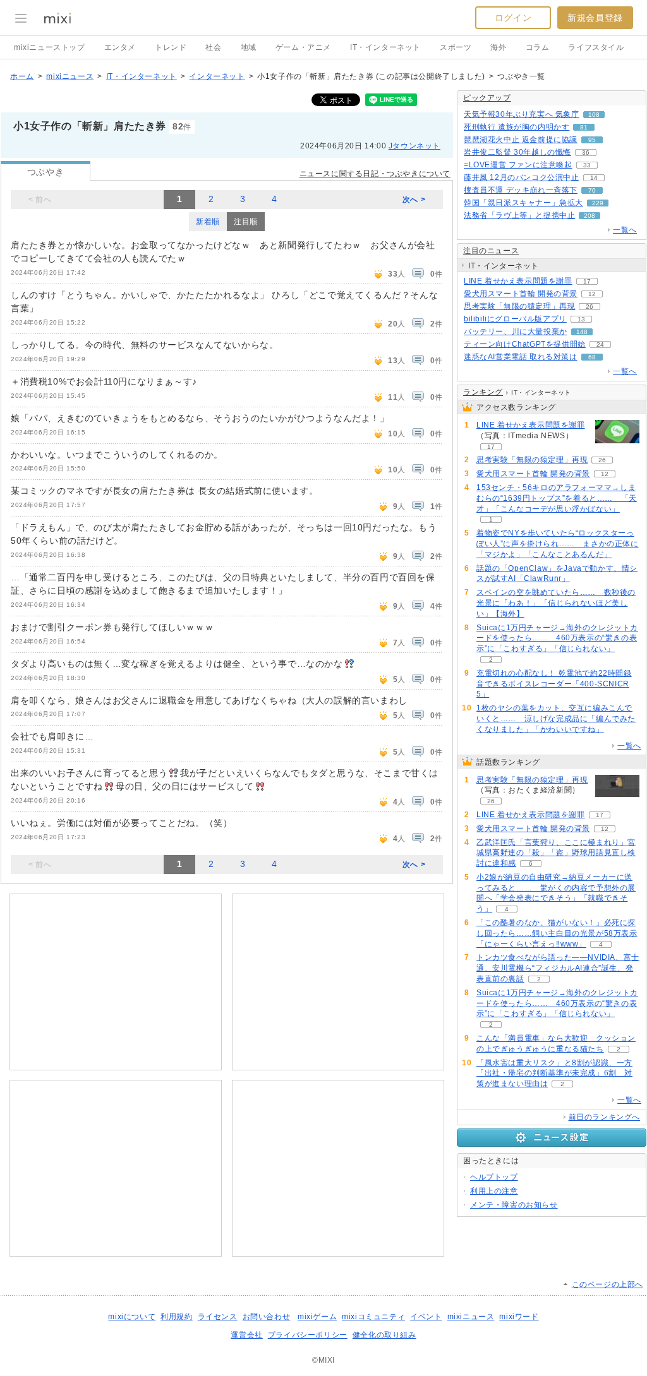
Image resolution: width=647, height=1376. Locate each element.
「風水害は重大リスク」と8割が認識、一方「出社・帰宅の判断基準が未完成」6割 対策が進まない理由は (554, 1073)
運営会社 (246, 1335)
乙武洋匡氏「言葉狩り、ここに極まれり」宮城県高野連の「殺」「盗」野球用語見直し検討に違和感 (556, 853)
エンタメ (120, 47)
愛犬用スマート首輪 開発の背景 (520, 293)
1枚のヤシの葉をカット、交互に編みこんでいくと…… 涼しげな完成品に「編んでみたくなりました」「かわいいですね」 (556, 718)
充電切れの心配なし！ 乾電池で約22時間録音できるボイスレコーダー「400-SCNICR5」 (554, 684)
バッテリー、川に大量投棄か (515, 331)
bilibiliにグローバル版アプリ (515, 318)
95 (592, 139)
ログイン (513, 18)
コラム (538, 47)
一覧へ (625, 229)
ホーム (22, 76)
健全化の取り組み (384, 1335)
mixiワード (518, 1316)
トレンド (170, 47)
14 (594, 177)
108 (594, 114)
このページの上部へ (607, 1284)
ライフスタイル (596, 47)
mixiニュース (70, 76)
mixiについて (131, 1316)
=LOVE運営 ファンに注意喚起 (518, 164)
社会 (213, 47)
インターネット (217, 76)
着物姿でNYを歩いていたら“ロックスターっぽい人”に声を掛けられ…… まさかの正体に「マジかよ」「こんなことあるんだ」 (557, 544)
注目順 (246, 221)
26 (589, 306)
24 (600, 344)
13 (581, 319)
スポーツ (455, 47)
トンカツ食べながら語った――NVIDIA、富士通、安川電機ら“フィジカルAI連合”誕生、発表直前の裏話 (557, 968)
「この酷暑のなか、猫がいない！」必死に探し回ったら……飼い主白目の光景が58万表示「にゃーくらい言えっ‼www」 (557, 933)
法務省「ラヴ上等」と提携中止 (519, 215)
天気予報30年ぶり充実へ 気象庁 (521, 114)
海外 (498, 47)
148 (582, 331)
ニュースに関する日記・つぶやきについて (374, 173)
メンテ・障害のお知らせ (514, 1204)
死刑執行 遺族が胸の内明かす (516, 127)
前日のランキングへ (604, 1117)
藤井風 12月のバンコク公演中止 (521, 177)
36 (586, 152)
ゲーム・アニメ (303, 47)
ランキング (483, 392)
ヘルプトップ (494, 1177)
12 (592, 293)
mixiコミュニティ (373, 1316)
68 (592, 357)
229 (597, 203)
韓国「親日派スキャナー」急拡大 (523, 202)
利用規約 (176, 1316)
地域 (249, 47)
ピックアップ (487, 97)
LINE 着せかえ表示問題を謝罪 (518, 281)
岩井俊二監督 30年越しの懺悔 (517, 152)
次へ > (413, 199)
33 (587, 165)
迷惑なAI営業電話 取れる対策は (520, 356)
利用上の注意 (494, 1191)
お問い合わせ (267, 1316)
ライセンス (218, 1316)
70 (592, 190)
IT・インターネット (385, 47)
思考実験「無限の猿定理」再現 (519, 306)
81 (584, 127)
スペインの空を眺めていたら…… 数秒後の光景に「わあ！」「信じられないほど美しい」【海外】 (556, 603)
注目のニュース (491, 250)
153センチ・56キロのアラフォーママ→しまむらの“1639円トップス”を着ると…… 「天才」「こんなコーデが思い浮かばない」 (556, 498)
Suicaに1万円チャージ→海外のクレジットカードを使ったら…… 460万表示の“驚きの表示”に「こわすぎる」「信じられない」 (557, 638)
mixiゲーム (317, 1316)
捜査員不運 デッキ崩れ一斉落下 (520, 190)
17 (587, 281)
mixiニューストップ (49, 47)
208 (589, 215)
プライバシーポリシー (308, 1335)
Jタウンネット (414, 145)
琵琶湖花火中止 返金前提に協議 (520, 139)
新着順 (208, 221)
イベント (426, 1316)
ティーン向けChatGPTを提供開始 (525, 344)
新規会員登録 (595, 18)
